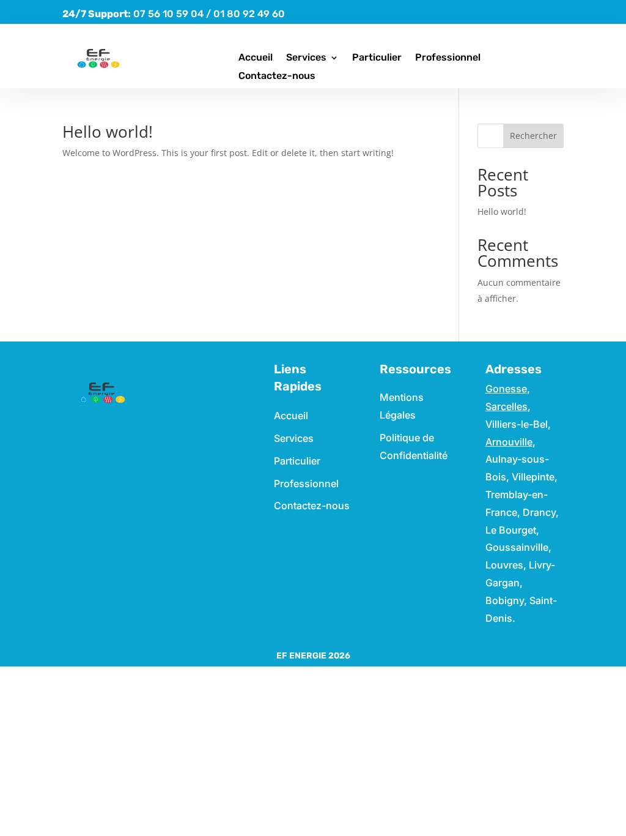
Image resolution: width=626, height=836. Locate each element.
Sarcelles (506, 406)
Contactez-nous (276, 76)
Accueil (255, 58)
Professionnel (448, 58)
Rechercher (533, 135)
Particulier (377, 58)
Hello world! (107, 132)
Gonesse (506, 389)
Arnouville (508, 442)
